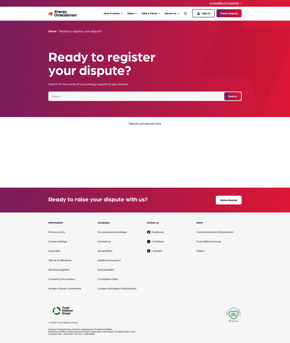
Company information (61, 279)
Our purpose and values (112, 232)
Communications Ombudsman (215, 232)
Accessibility (105, 250)
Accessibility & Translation (224, 3)
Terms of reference (59, 260)
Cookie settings (57, 241)
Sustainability (106, 269)
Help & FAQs (149, 13)
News (130, 13)
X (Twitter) (158, 241)
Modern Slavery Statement (64, 288)
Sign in (203, 13)
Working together (59, 269)
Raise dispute (229, 13)
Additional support (109, 260)
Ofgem (200, 250)
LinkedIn (157, 250)
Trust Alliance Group (208, 241)
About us (170, 13)
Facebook (158, 232)
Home (52, 31)
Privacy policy (56, 232)
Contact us (104, 241)
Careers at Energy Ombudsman (117, 288)
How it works (112, 13)
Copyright (54, 250)
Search (232, 96)
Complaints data (108, 279)
